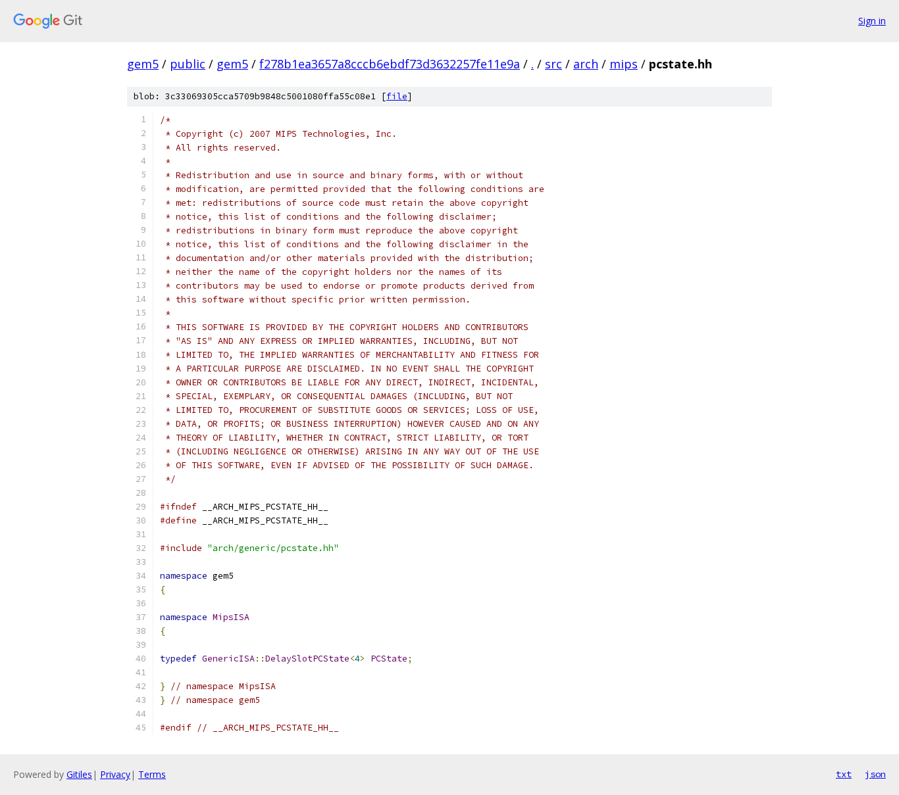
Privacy (115, 774)
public (187, 64)
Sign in (872, 20)
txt (844, 774)
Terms (152, 774)
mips (623, 64)
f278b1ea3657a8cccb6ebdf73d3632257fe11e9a (389, 64)
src (553, 64)
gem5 (143, 64)
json (875, 774)
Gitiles (79, 774)
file (396, 96)
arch (585, 64)
